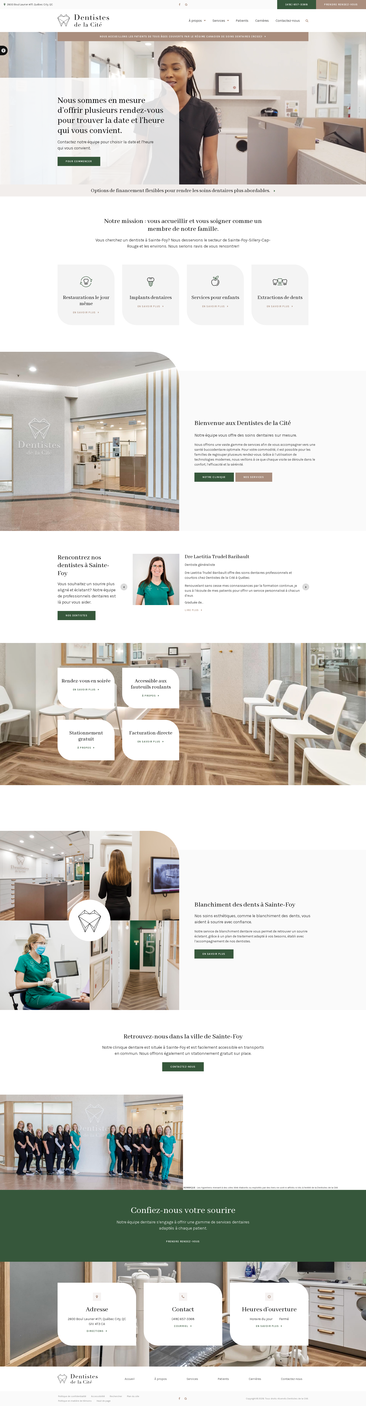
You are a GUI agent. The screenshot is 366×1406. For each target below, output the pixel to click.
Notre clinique (214, 477)
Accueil (130, 1379)
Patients (242, 20)
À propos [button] (195, 20)
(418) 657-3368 (183, 1319)
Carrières (262, 20)
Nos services (254, 477)
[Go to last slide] (123, 587)
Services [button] (219, 20)
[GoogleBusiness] (186, 5)
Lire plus (192, 603)
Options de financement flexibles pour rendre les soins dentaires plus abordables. (180, 191)
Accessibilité (98, 1396)
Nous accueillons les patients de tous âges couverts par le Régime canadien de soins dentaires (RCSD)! (181, 36)
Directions (95, 1331)
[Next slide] (305, 587)
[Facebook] (179, 5)
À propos (160, 1379)
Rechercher (116, 1396)
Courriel (181, 1326)
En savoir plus (84, 312)
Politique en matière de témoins (75, 1401)
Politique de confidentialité (72, 1396)
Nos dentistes (76, 615)
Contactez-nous (288, 20)
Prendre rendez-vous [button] (341, 4)
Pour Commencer (79, 161)
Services (192, 1379)
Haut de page (104, 1401)
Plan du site (133, 1396)
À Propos (149, 695)
